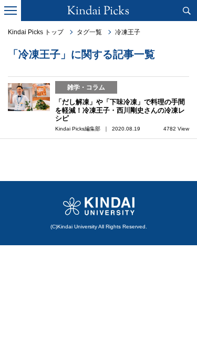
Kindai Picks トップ (36, 32)
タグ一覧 (89, 32)
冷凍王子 (127, 32)
